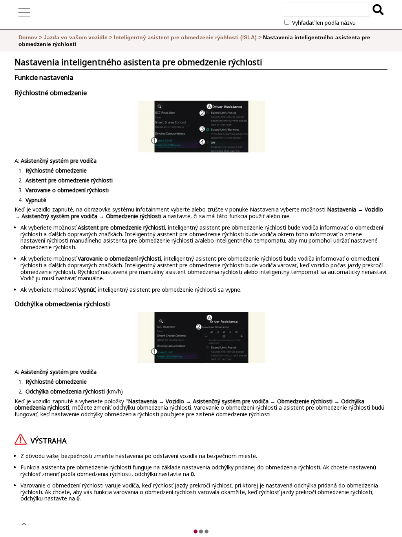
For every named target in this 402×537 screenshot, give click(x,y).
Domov (27, 37)
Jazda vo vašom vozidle (76, 37)
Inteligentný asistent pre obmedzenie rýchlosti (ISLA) (185, 37)
